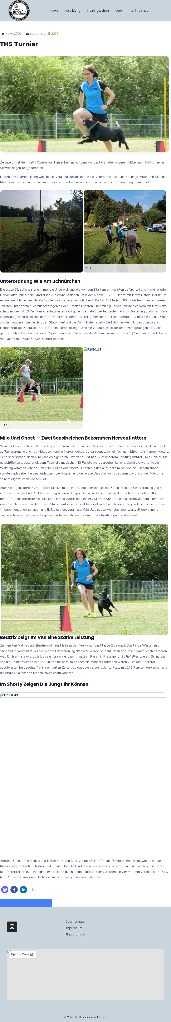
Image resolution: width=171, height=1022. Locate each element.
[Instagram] (12, 927)
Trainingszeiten (98, 11)
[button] (4, 889)
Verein (119, 11)
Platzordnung (75, 934)
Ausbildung (72, 11)
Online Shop (139, 11)
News (54, 11)
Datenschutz (74, 921)
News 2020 (13, 34)
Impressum (74, 928)
